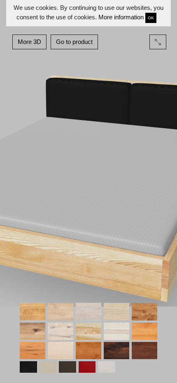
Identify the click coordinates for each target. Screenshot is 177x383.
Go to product (74, 41)
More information (121, 17)
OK (151, 18)
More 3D (29, 41)
